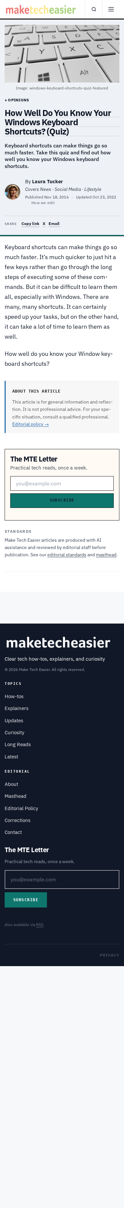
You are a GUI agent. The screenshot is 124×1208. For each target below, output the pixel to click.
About (11, 784)
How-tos (14, 696)
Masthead (15, 796)
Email (54, 223)
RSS (39, 924)
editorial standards (66, 555)
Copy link (30, 223)
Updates (14, 720)
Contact (13, 832)
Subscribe (62, 500)
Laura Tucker (47, 181)
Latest (11, 756)
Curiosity (14, 732)
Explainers (16, 708)
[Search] (93, 9)
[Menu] (110, 9)
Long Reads (18, 744)
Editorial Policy (21, 808)
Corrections (17, 820)
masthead (106, 555)
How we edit (43, 202)
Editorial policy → (30, 424)
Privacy (109, 955)
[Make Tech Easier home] (41, 9)
